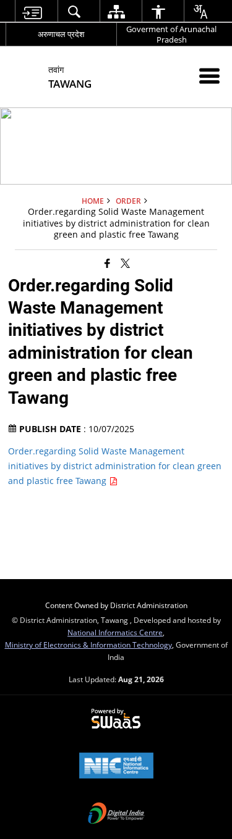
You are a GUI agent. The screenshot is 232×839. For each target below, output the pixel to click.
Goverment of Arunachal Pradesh (171, 34)
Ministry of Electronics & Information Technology (88, 644)
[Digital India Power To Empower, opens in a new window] (116, 814)
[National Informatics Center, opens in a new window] (116, 766)
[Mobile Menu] (209, 75)
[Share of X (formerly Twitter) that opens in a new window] (125, 263)
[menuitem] (31, 11)
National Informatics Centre (115, 632)
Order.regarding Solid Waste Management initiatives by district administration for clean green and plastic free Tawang (114, 465)
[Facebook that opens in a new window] (107, 263)
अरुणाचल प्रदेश (61, 34)
